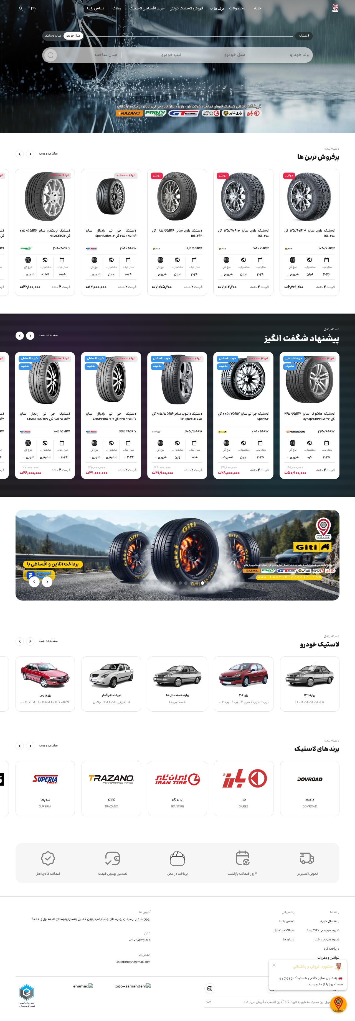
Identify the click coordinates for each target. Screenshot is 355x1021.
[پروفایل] (21, 9)
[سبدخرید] (33, 9)
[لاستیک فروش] (335, 9)
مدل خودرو (73, 36)
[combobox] (285, 58)
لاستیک (304, 36)
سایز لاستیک (53, 36)
